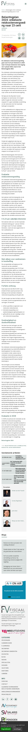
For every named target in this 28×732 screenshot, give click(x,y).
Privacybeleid (6, 694)
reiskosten (5, 447)
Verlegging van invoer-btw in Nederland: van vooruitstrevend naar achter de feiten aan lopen (13, 568)
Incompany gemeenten (9, 651)
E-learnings (6, 646)
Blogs (4, 657)
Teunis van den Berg (18, 523)
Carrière (4, 673)
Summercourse (7, 643)
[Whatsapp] (19, 34)
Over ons (5, 681)
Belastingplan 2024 (10, 445)
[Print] (23, 38)
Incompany (5, 648)
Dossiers (4, 665)
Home (3, 10)
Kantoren (5, 671)
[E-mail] (19, 38)
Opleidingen (6, 640)
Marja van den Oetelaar (19, 513)
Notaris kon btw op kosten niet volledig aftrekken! (13, 544)
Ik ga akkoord (6, 729)
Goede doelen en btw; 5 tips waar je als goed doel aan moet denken (14, 550)
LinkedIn (3, 699)
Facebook (7, 699)
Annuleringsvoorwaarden (11, 691)
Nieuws (4, 30)
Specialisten (6, 662)
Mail (15, 699)
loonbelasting (21, 445)
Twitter (11, 699)
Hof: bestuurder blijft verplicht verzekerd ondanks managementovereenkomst (18, 464)
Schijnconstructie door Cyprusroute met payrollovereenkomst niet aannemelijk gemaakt (20, 479)
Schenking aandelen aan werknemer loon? (20, 457)
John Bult (14, 503)
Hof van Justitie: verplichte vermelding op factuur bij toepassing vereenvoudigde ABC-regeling (13, 559)
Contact (5, 684)
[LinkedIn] (23, 34)
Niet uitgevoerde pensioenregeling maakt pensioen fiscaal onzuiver (21, 471)
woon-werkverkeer (15, 447)
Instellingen (17, 729)
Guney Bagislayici (17, 492)
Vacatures (5, 668)
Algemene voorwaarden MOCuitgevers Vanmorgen (10, 688)
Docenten (5, 654)
